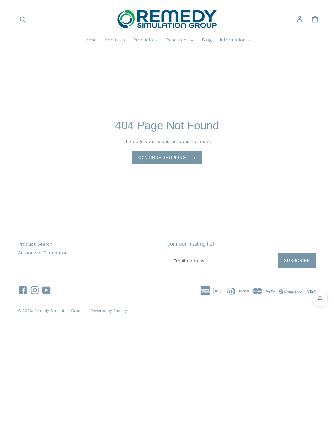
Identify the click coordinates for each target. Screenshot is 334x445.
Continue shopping (162, 157)
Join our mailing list (190, 244)
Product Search (35, 244)
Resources (178, 39)
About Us (115, 39)
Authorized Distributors (43, 252)
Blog (207, 39)
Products (144, 39)
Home (90, 39)
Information (233, 39)
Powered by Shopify (109, 311)
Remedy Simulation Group (58, 311)
